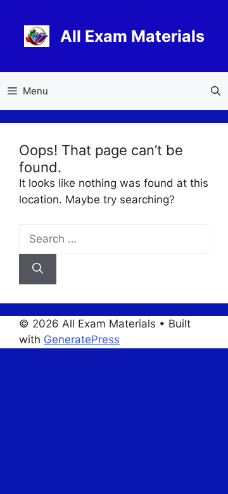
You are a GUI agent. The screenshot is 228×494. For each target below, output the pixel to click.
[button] (215, 91)
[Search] (37, 269)
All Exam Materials (132, 36)
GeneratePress (82, 339)
